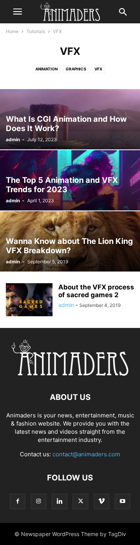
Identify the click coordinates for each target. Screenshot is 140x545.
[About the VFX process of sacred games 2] (29, 300)
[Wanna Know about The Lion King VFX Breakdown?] (70, 241)
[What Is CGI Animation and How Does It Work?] (70, 119)
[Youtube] (122, 501)
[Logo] (70, 373)
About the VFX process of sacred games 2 (96, 291)
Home (12, 31)
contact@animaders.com (86, 454)
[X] (80, 501)
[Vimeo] (101, 501)
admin (13, 139)
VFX (98, 69)
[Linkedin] (59, 501)
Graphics (76, 69)
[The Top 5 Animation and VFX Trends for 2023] (70, 180)
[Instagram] (38, 501)
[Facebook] (17, 501)
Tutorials (35, 31)
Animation (46, 69)
